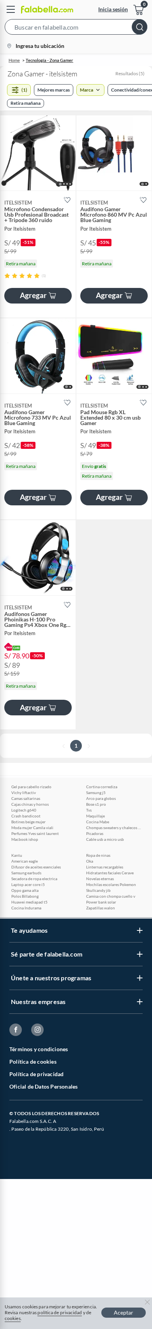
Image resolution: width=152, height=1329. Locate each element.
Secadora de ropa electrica (34, 878)
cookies (13, 1318)
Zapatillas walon (100, 907)
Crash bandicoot (26, 816)
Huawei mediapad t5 (29, 902)
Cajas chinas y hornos (30, 804)
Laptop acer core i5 (28, 884)
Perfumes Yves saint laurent (35, 833)
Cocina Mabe (97, 821)
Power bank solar (101, 902)
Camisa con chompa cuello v (110, 896)
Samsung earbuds (26, 872)
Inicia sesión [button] (113, 9)
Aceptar (123, 1312)
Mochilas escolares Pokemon (111, 884)
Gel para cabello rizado (31, 786)
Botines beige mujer (28, 821)
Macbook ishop (24, 839)
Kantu (16, 855)
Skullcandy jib (98, 890)
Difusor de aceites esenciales (36, 867)
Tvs (89, 810)
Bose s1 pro (96, 804)
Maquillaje (95, 816)
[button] (76, 28)
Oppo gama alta (25, 890)
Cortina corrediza (101, 786)
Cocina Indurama (26, 907)
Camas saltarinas (25, 798)
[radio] (7, 276)
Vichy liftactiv (23, 792)
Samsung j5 (96, 792)
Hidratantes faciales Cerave (110, 872)
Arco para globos (101, 798)
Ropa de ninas (98, 855)
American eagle (24, 861)
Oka (89, 861)
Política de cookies (33, 1061)
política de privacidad (59, 1312)
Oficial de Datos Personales (43, 1086)
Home (14, 60)
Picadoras (94, 833)
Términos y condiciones (38, 1049)
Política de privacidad (36, 1074)
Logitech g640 (23, 810)
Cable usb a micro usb (105, 839)
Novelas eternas (100, 878)
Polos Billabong (25, 896)
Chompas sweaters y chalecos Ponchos (113, 827)
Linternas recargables (104, 867)
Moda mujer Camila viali (32, 827)
